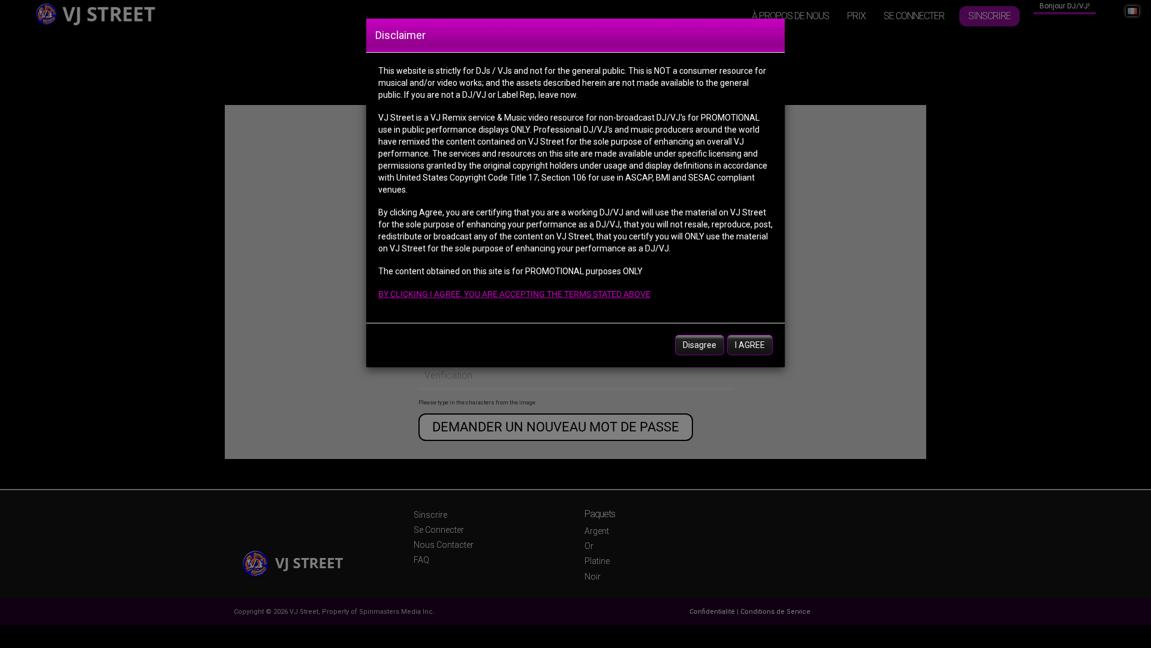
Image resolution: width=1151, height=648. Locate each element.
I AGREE (750, 345)
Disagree (699, 345)
